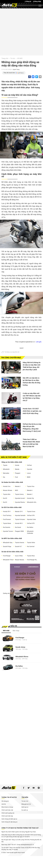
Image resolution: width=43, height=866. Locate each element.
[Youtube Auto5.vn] (34, 788)
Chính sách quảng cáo (8, 813)
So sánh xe (25, 810)
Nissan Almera (7, 490)
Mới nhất (6, 631)
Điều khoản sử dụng (7, 807)
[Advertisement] (21, 31)
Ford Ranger (7, 556)
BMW (28, 477)
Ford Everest (7, 519)
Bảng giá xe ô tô (26, 804)
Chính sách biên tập (7, 816)
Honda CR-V (6, 511)
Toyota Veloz (31, 542)
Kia (4, 477)
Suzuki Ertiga (7, 546)
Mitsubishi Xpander (8, 542)
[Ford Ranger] (8, 638)
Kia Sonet (18, 527)
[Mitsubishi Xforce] (8, 657)
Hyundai (29, 469)
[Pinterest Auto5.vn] (38, 788)
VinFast (29, 465)
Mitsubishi (6, 469)
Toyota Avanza (19, 542)
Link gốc (39, 342)
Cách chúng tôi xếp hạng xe (9, 822)
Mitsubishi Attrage (32, 502)
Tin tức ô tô (25, 801)
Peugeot (17, 473)
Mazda (17, 469)
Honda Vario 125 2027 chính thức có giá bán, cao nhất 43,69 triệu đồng (32, 411)
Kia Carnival (30, 546)
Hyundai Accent (20, 498)
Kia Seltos (30, 527)
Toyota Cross (31, 511)
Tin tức (12, 58)
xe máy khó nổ (14, 352)
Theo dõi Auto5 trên (9, 73)
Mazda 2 (29, 494)
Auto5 (21, 348)
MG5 (16, 490)
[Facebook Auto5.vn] (23, 788)
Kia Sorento (6, 527)
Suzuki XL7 (18, 546)
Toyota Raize (7, 523)
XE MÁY (20, 58)
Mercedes (6, 473)
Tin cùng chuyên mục (11, 358)
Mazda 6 (29, 490)
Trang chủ (5, 58)
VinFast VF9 (30, 523)
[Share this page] (40, 76)
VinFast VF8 (30, 515)
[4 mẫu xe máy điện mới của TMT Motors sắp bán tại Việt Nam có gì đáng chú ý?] (11, 398)
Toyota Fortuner (20, 519)
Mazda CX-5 (18, 511)
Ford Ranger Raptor (32, 560)
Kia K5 (5, 498)
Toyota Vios (30, 486)
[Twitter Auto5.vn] (28, 788)
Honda (17, 465)
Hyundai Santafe (20, 515)
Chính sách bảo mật (7, 810)
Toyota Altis (6, 494)
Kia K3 (5, 502)
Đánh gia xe (25, 807)
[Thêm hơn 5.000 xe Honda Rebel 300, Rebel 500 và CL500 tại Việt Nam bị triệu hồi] (11, 444)
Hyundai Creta (31, 519)
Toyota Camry (19, 494)
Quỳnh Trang (16, 69)
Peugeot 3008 (19, 531)
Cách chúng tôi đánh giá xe (9, 819)
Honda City (30, 498)
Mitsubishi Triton (8, 560)
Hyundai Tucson (8, 531)
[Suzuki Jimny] (8, 648)
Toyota (5, 465)
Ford (16, 477)
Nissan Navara (19, 560)
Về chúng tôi (5, 801)
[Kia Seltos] (8, 667)
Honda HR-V (19, 523)
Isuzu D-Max (19, 556)
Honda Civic (6, 486)
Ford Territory (7, 515)
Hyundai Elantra (20, 502)
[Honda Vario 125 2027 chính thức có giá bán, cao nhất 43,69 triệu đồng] (11, 413)
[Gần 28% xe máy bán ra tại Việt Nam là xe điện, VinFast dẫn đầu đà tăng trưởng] (11, 383)
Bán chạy (16, 631)
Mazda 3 (17, 486)
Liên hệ (4, 804)
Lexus (29, 473)
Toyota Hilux (31, 556)
